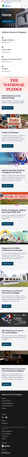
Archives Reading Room (8, 403)
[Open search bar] (21, 6)
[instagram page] (2, 417)
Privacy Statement (6, 433)
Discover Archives (6, 401)
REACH (3, 438)
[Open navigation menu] (25, 6)
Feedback (4, 423)
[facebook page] (6, 417)
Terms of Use (5, 436)
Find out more (7, 21)
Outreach (4, 408)
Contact (4, 420)
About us (4, 398)
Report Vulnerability (6, 431)
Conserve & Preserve (7, 405)
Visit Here (5, 306)
